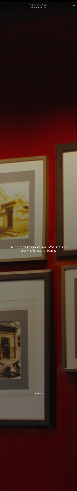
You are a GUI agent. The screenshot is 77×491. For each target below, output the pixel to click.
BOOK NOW (38, 393)
